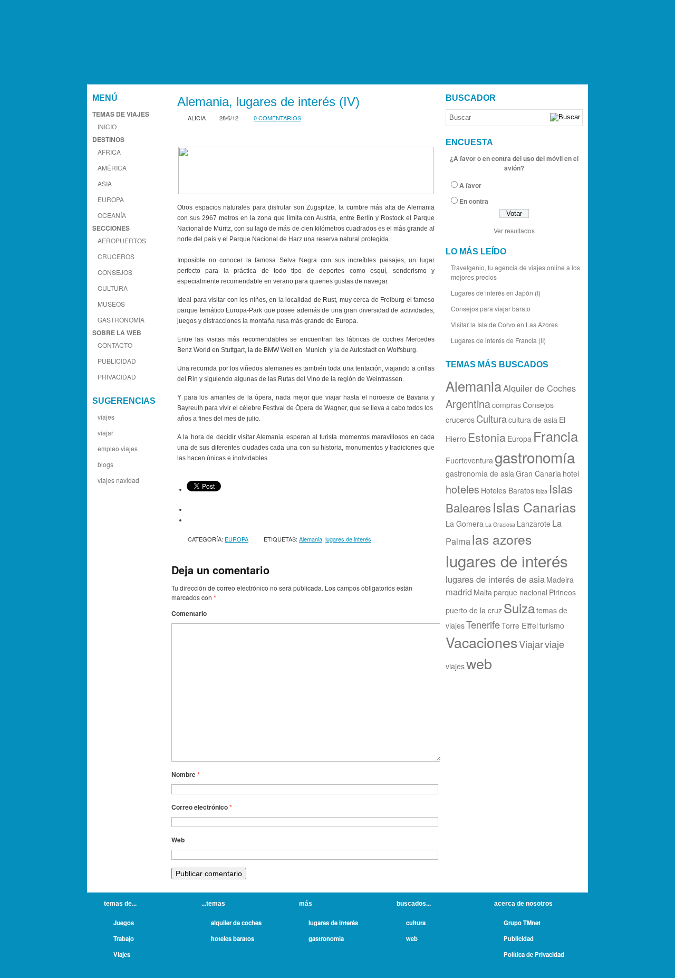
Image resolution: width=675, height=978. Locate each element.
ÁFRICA (109, 151)
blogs (105, 464)
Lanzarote (534, 523)
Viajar (531, 644)
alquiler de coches (236, 922)
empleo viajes (118, 448)
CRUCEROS (116, 256)
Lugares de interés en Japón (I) (496, 292)
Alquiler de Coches (539, 388)
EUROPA (111, 199)
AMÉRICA (112, 167)
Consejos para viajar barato (491, 308)
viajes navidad (118, 480)
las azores (502, 539)
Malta (483, 592)
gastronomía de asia (480, 473)
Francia (555, 435)
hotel (571, 473)
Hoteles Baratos (507, 490)
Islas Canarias (534, 507)
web (479, 663)
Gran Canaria (538, 473)
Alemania (310, 539)
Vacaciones (481, 642)
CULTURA (113, 287)
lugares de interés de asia (495, 579)
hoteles (462, 489)
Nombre (185, 774)
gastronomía (535, 457)
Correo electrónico (201, 807)
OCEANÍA (112, 215)
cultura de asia (532, 419)
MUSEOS (111, 303)
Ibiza (541, 491)
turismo (551, 625)
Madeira (560, 579)
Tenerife (483, 624)
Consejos (538, 405)
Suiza (519, 608)
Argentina (468, 403)
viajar (105, 432)
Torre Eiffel (520, 625)
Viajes (121, 954)
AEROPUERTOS (122, 240)
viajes (106, 416)
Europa (519, 438)
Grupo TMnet (522, 922)
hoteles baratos (232, 938)
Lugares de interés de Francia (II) (498, 340)
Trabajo (123, 938)
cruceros (460, 419)
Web (178, 839)
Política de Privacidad (534, 954)
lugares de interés (348, 539)
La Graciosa (500, 524)
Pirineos (562, 592)
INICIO (107, 126)
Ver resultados (514, 230)
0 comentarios (277, 117)
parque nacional (520, 592)
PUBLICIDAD (117, 360)
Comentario (189, 613)
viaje (554, 644)
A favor (470, 185)
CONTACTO (115, 344)
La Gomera (465, 523)
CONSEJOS (115, 272)
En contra (473, 201)
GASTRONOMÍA (121, 319)
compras (506, 405)
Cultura (491, 418)
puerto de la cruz (474, 610)
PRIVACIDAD (117, 376)
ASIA (105, 183)
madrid (459, 591)
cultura (416, 922)
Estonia (487, 437)
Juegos (123, 922)
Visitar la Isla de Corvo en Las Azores (504, 324)
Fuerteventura (469, 460)
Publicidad (519, 938)
